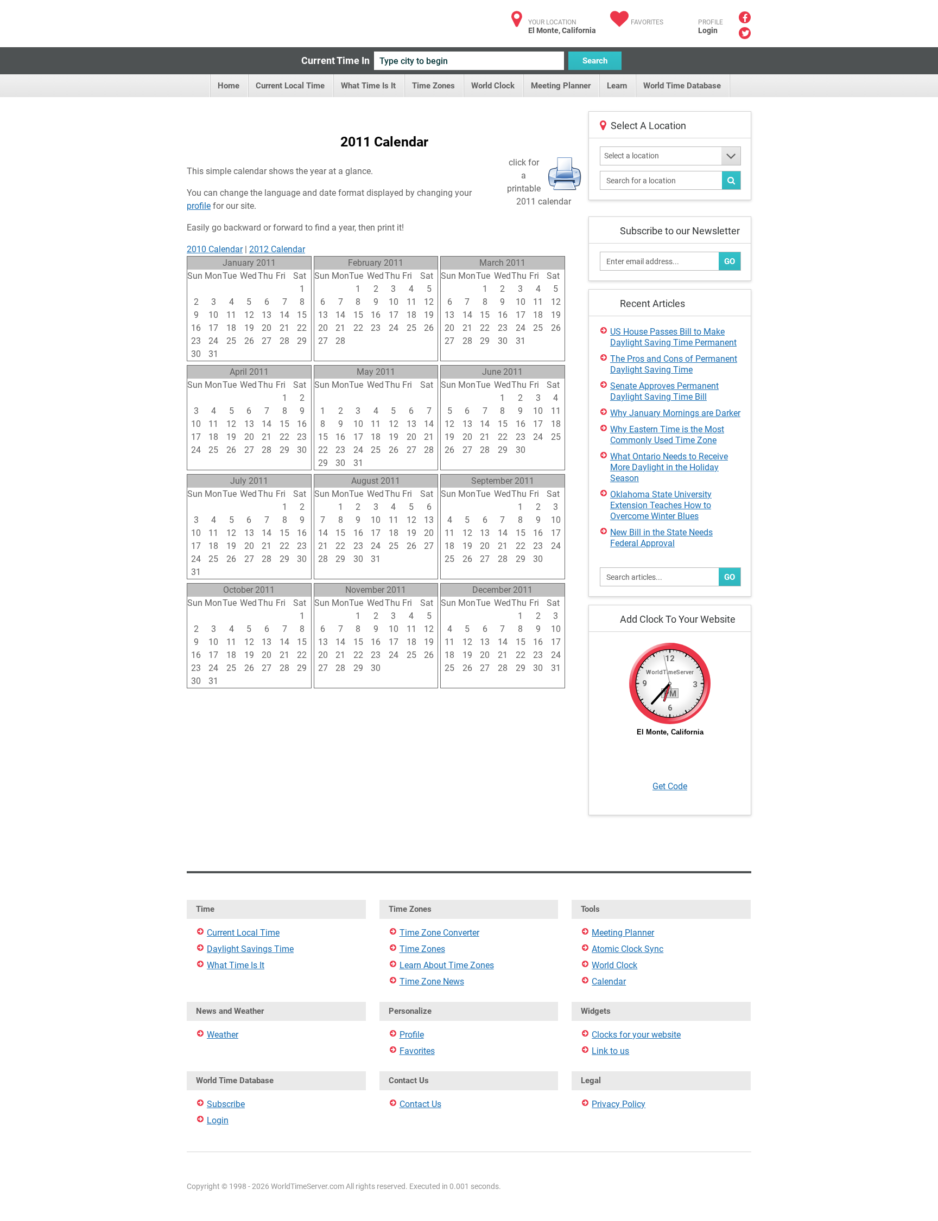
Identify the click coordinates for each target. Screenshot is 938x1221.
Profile (412, 1035)
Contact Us (420, 1104)
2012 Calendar (277, 249)
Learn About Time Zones (447, 965)
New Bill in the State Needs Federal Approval (661, 537)
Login (708, 30)
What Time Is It (368, 86)
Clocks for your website (636, 1035)
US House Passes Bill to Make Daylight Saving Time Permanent (673, 337)
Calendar (609, 981)
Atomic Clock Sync (627, 949)
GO (729, 261)
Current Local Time (290, 86)
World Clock (493, 86)
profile (199, 206)
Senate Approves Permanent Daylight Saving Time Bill (664, 391)
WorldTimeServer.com (259, 20)
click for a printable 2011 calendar (539, 176)
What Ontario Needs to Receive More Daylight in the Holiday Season (669, 467)
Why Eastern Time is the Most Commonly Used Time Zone (667, 434)
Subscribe (226, 1104)
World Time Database (682, 86)
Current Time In (335, 60)
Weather (222, 1035)
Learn (617, 86)
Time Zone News (432, 981)
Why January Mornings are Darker (675, 413)
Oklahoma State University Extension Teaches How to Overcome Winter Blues (661, 505)
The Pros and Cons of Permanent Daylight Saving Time (673, 364)
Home (228, 86)
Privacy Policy (618, 1104)
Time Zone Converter (439, 933)
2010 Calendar (215, 249)
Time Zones (433, 86)
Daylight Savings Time (250, 949)
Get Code (669, 786)
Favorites (647, 22)
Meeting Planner (561, 86)
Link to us (610, 1051)
